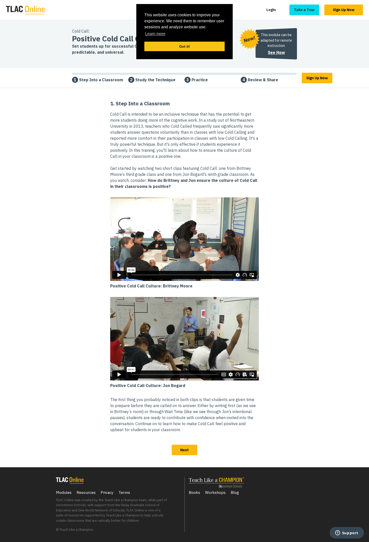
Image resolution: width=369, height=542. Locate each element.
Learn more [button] (155, 34)
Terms (124, 492)
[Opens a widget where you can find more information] (346, 533)
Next (184, 449)
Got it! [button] (184, 46)
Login (271, 9)
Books (194, 492)
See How (276, 52)
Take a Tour (304, 9)
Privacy (107, 492)
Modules (64, 492)
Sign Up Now (343, 9)
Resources (86, 492)
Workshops (215, 492)
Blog (235, 492)
